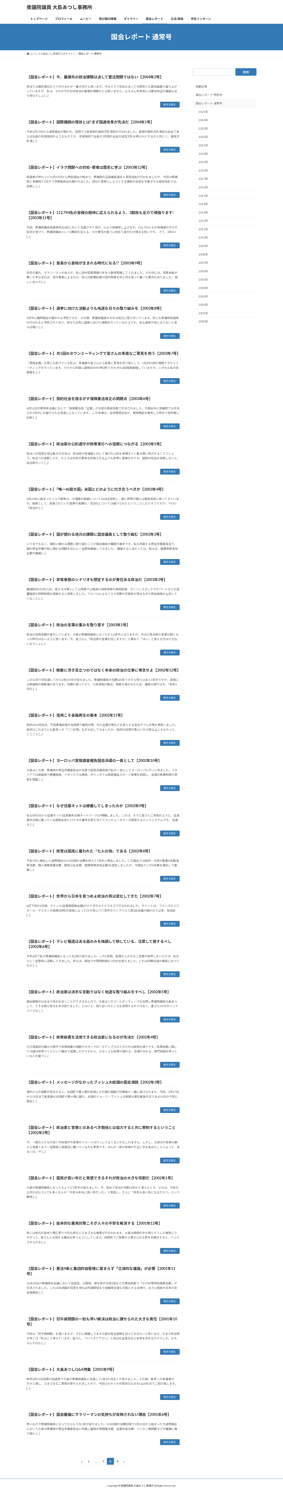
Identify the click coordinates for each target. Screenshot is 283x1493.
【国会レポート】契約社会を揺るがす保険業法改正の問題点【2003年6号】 (89, 398)
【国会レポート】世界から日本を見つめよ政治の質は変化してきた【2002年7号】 (95, 896)
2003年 (203, 296)
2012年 (203, 220)
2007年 (203, 262)
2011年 (203, 229)
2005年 (203, 279)
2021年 (203, 145)
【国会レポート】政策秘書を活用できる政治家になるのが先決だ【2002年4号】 (93, 1037)
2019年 (203, 162)
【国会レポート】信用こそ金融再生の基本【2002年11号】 (76, 715)
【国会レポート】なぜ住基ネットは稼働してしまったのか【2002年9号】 (87, 805)
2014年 (203, 204)
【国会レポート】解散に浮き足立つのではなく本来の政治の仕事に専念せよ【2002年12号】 (104, 670)
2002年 (203, 304)
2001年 (203, 313)
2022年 (203, 137)
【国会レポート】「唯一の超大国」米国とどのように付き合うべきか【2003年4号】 (96, 489)
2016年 (203, 187)
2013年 (203, 212)
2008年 (203, 254)
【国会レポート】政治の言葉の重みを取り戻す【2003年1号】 (78, 625)
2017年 (203, 178)
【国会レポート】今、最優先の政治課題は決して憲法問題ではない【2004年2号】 (95, 77)
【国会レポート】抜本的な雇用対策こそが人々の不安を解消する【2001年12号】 (94, 1223)
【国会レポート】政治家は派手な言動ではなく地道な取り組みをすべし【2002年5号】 (99, 992)
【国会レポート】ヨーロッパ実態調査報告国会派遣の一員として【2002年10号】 (94, 760)
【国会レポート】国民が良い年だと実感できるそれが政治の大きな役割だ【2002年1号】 (101, 1178)
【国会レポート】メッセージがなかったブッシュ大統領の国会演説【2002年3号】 (95, 1082)
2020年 (203, 153)
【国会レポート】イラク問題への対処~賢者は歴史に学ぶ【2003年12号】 (88, 167)
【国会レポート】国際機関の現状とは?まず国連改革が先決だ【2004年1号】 (90, 122)
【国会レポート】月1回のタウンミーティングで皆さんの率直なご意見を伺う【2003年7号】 (103, 353)
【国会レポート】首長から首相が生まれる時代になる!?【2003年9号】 (85, 263)
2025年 (203, 111)
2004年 (203, 288)
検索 (246, 72)
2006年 (203, 271)
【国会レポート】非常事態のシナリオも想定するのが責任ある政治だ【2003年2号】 (97, 579)
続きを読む (170, 104)
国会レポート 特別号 (209, 95)
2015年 (203, 195)
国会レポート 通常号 (209, 103)
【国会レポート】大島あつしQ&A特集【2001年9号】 (71, 1369)
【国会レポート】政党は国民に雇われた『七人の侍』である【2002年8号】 (89, 851)
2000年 (203, 321)
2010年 (203, 237)
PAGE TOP (272, 1444)
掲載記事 (201, 86)
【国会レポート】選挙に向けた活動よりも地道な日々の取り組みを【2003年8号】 (95, 308)
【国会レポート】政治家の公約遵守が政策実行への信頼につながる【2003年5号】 (95, 444)
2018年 (203, 170)
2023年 (203, 128)
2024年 (203, 120)
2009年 (203, 246)
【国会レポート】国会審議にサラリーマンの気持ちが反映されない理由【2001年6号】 (99, 1414)
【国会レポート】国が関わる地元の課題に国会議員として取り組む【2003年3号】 (95, 534)
